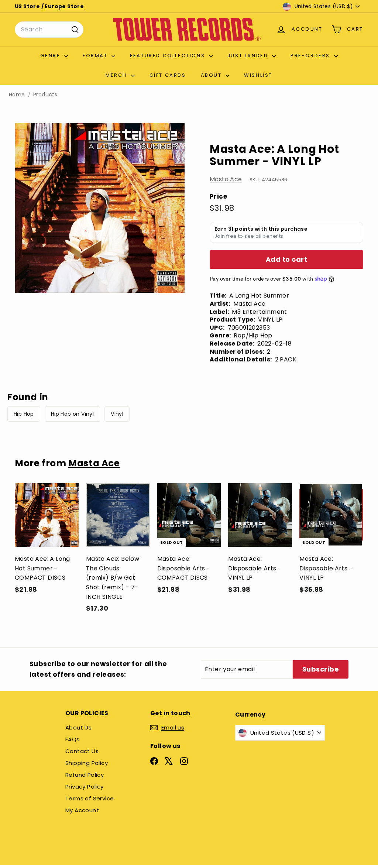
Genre (51, 55)
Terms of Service (89, 798)
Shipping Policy (86, 763)
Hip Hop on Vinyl (72, 414)
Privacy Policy (84, 786)
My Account (82, 810)
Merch (117, 75)
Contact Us (82, 751)
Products (45, 94)
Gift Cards (168, 75)
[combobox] (49, 29)
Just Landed (248, 55)
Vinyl (117, 414)
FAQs (72, 739)
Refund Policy (84, 775)
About (212, 75)
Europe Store (64, 6)
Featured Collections (168, 55)
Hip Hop (24, 414)
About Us (78, 727)
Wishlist (258, 75)
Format (96, 55)
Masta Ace (226, 179)
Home (17, 94)
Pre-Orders (311, 55)
